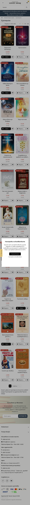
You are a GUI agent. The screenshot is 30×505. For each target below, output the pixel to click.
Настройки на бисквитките (15, 256)
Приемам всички (15, 254)
